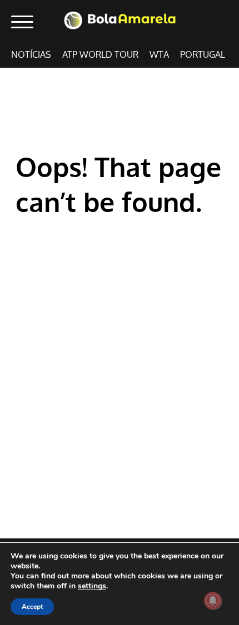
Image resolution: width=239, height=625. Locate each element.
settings (92, 586)
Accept (32, 606)
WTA (159, 54)
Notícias (31, 54)
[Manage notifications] (213, 600)
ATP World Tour (100, 54)
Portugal (202, 54)
